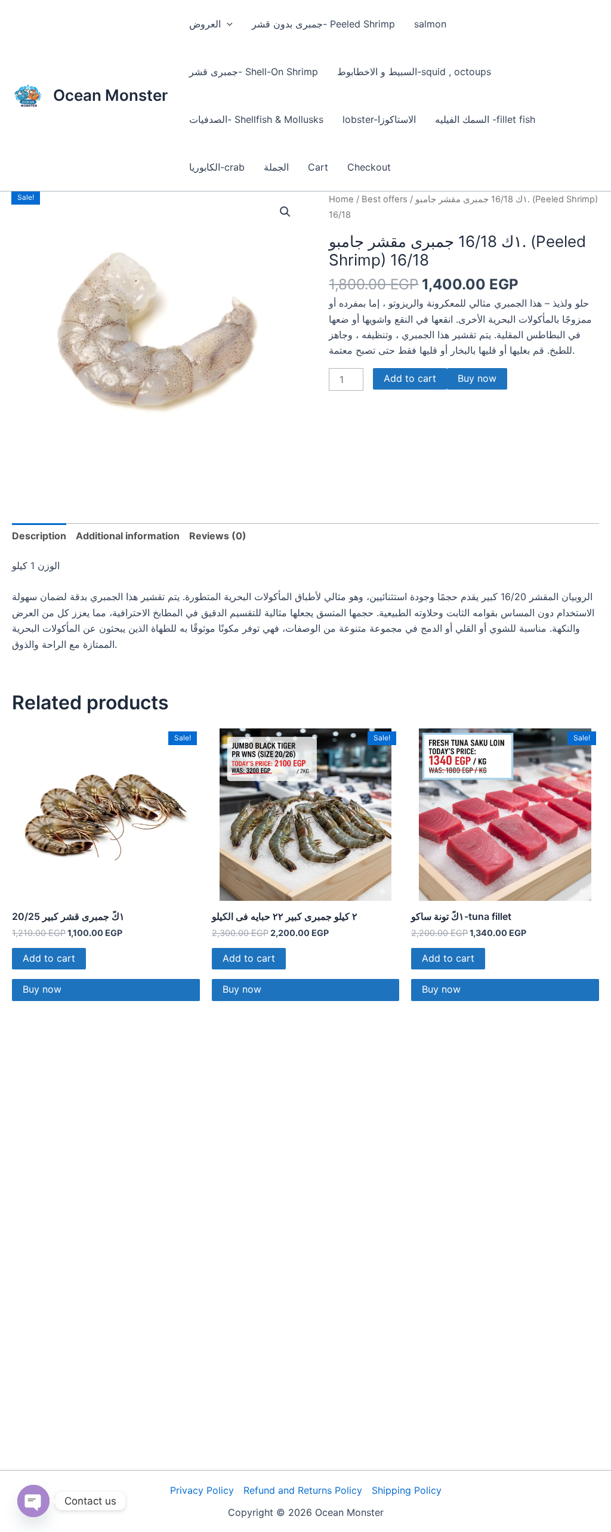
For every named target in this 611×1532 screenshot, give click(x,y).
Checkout (369, 167)
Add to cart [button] (49, 958)
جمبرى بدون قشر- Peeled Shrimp (323, 24)
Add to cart (410, 378)
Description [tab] (39, 536)
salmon (430, 24)
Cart (318, 167)
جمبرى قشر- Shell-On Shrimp (253, 72)
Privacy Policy (202, 1490)
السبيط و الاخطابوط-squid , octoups (414, 72)
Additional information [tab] (128, 536)
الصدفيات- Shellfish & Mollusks (256, 119)
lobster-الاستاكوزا (379, 119)
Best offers (385, 199)
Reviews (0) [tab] (217, 536)
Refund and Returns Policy (302, 1490)
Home (341, 199)
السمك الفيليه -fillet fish (485, 119)
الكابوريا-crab (217, 167)
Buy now (477, 378)
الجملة (276, 167)
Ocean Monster (110, 95)
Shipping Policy (407, 1490)
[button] (227, 24)
